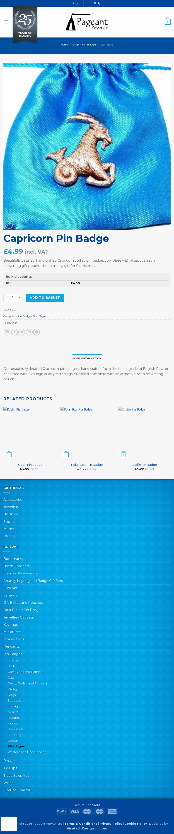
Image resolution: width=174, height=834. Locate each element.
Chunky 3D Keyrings (20, 573)
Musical (9, 529)
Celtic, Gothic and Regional (28, 683)
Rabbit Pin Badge (30, 464)
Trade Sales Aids (16, 776)
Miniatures (11, 632)
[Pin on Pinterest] (36, 332)
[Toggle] (168, 653)
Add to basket (45, 298)
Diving (12, 689)
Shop (75, 44)
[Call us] (99, 3)
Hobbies (10, 514)
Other (13, 322)
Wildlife (9, 536)
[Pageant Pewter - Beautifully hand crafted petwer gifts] (87, 21)
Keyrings (10, 625)
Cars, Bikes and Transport (26, 672)
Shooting (14, 734)
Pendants (11, 646)
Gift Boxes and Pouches (23, 603)
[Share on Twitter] (21, 332)
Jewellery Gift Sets (18, 617)
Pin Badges (89, 44)
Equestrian (15, 700)
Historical (14, 717)
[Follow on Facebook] (91, 3)
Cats (11, 677)
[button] (5, 22)
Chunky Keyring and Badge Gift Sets (33, 581)
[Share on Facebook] (14, 332)
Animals (13, 660)
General (13, 712)
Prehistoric (16, 729)
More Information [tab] (87, 358)
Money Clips (13, 639)
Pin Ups (9, 761)
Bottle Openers (16, 566)
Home (64, 44)
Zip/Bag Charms (16, 790)
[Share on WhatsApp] (7, 332)
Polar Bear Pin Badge (87, 464)
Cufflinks (10, 588)
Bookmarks (13, 559)
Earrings (10, 595)
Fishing (13, 706)
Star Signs (106, 44)
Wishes (9, 783)
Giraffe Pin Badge (144, 464)
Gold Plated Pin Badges (22, 610)
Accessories (12, 500)
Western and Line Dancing (27, 752)
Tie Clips (10, 768)
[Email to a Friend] (29, 332)
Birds (11, 666)
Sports (8, 522)
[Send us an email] (95, 3)
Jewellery (11, 507)
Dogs (12, 694)
